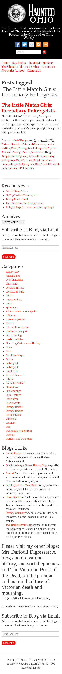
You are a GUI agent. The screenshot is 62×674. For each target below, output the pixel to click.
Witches (10, 434)
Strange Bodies (14, 407)
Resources (48, 66)
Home (5, 62)
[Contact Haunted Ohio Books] (32, 44)
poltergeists (14, 164)
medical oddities (14, 339)
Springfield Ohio (31, 164)
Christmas (11, 283)
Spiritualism (12, 399)
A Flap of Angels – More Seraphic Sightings (30, 207)
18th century (12, 271)
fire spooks (21, 156)
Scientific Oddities (15, 383)
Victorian (36, 152)
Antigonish (8, 156)
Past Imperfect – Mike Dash (21, 485)
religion (10, 379)
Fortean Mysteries (12, 144)
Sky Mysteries (13, 391)
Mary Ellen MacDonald (28, 160)
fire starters (35, 156)
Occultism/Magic (15, 355)
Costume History (15, 287)
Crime (9, 295)
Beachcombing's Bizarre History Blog (26, 465)
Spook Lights (13, 403)
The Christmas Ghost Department (24, 203)
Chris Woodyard (21, 140)
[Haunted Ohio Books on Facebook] (18, 44)
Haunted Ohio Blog (41, 62)
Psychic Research (15, 375)
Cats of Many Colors (17, 191)
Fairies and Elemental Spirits (21, 311)
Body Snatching (14, 279)
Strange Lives (13, 414)
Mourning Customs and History (23, 343)
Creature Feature (15, 291)
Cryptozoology (14, 299)
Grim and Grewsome (34, 144)
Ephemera (11, 307)
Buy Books (19, 62)
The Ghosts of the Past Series (20, 66)
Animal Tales (13, 275)
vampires (11, 418)
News (14, 148)
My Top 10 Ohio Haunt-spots (21, 195)
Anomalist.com (14, 453)
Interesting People (16, 331)
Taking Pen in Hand (17, 199)
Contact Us (34, 70)
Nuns (8, 351)
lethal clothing (14, 335)
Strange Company (16, 513)
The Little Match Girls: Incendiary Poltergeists (28, 108)
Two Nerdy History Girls (19, 525)
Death (9, 303)
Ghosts (10, 323)
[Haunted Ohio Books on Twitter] (25, 44)
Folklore (10, 315)
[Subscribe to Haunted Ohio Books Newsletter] (45, 44)
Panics (9, 359)
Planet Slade (12, 497)
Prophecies (12, 371)
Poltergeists (25, 148)
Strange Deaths (21, 152)
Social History (13, 395)
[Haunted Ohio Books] (31, 13)
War (8, 426)
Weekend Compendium (19, 430)
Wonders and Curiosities (19, 438)
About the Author (13, 70)
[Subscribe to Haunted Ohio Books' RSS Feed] (39, 44)
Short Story (12, 387)
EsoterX (10, 473)
